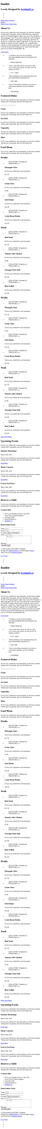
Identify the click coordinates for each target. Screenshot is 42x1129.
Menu (2, 24)
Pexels (32, 550)
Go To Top (4, 556)
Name (2, 529)
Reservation (13, 24)
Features (11, 20)
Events (7, 24)
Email (2, 531)
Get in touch (4, 52)
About (7, 20)
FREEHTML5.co (14, 550)
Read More (4, 463)
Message (3, 543)
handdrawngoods (16, 552)
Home (3, 20)
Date (2, 535)
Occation (3, 533)
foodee (3, 22)
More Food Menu (6, 437)
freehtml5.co (27, 9)
